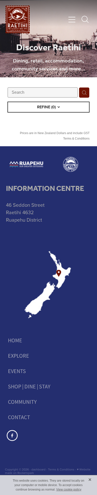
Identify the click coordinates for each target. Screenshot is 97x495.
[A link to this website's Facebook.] (12, 435)
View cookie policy (68, 489)
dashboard (38, 469)
